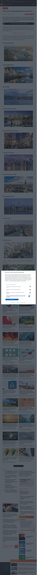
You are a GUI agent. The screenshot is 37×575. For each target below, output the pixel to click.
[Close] (34, 272)
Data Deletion (13, 302)
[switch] (30, 286)
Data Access (18, 302)
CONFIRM (12, 299)
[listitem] (18, 284)
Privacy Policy (24, 302)
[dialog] (18, 287)
